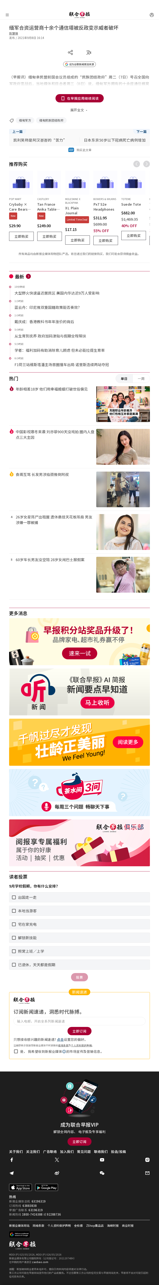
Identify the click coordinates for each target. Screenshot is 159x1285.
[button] (64, 1052)
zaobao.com (40, 1262)
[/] (79, 15)
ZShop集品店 (95, 1225)
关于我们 (16, 1151)
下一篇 (141, 131)
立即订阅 (79, 1141)
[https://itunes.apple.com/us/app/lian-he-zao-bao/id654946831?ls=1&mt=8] (20, 1187)
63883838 (30, 1206)
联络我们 (101, 1151)
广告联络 (50, 1151)
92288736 (54, 1214)
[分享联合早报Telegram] (11, 1173)
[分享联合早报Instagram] (147, 1159)
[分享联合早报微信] (102, 1173)
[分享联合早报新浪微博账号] (56, 1173)
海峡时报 (113, 1225)
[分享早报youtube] (102, 1159)
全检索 (78, 1225)
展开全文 (77, 109)
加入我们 (67, 1151)
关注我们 (33, 1151)
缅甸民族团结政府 (51, 120)
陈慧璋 (13, 33)
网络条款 (38, 1225)
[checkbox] (15, 1051)
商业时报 (128, 1225)
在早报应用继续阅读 (83, 98)
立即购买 (21, 236)
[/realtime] (28, 276)
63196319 (39, 1201)
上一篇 (17, 131)
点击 (60, 1039)
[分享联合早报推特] (56, 1159)
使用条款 (63, 1045)
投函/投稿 (118, 1151)
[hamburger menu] (7, 15)
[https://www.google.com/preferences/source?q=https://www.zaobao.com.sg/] (19, 1234)
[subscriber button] (152, 15)
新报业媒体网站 (19, 1225)
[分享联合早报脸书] (11, 1159)
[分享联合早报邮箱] (147, 1173)
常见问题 (84, 1151)
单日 (124, 378)
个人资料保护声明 (81, 1045)
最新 (19, 276)
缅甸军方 (25, 120)
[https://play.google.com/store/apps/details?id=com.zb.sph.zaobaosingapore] (46, 1187)
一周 (141, 378)
